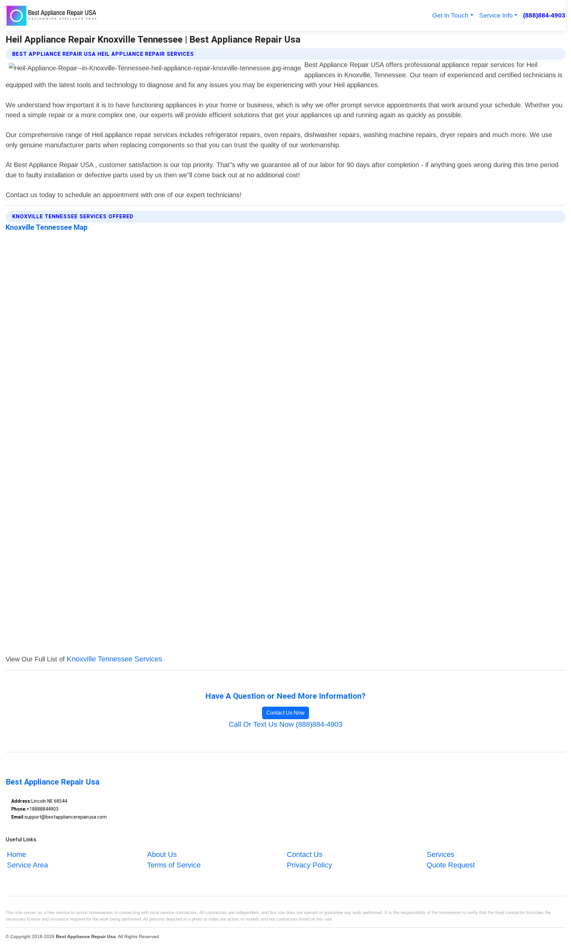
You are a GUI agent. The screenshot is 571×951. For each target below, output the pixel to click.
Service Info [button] (496, 15)
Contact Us (305, 854)
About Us (162, 854)
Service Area (27, 865)
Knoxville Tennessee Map (47, 227)
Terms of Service (174, 865)
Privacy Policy (309, 865)
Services (440, 854)
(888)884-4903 (544, 15)
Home (16, 854)
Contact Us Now (285, 713)
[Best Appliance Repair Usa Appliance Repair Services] (52, 15)
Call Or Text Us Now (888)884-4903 (285, 724)
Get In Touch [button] (450, 15)
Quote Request (451, 865)
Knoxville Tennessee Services (114, 659)
